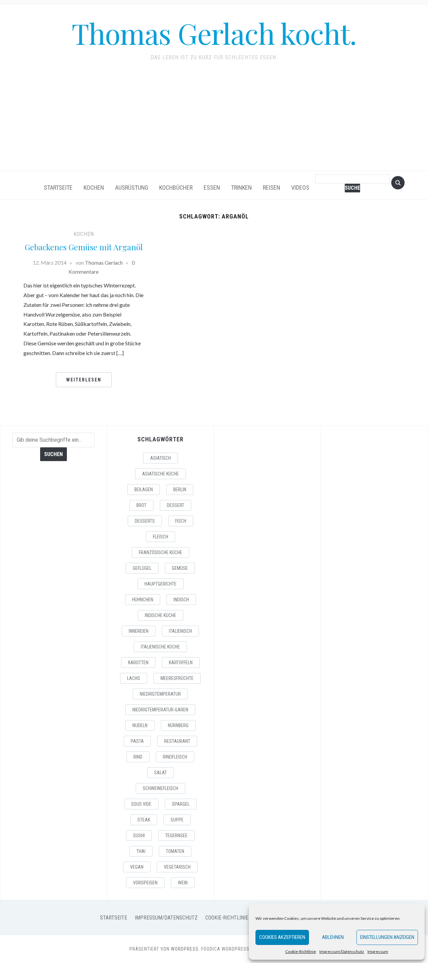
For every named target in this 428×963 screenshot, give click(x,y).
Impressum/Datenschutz (341, 951)
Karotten (138, 662)
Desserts (145, 521)
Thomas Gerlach (104, 262)
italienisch (180, 631)
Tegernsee (176, 835)
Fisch (180, 521)
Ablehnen (333, 937)
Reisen (271, 187)
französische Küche (160, 552)
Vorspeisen (145, 882)
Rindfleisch (175, 757)
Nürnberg (178, 725)
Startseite (58, 187)
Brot (141, 505)
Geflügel (142, 568)
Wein (183, 882)
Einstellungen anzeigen (387, 937)
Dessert (175, 505)
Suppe (177, 819)
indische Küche (160, 615)
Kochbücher (176, 187)
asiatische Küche (160, 473)
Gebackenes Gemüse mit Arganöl (84, 247)
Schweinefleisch (160, 788)
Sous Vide (141, 804)
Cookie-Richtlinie (300, 951)
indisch (181, 599)
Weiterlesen (83, 379)
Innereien (138, 631)
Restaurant (177, 741)
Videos (300, 187)
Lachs (133, 678)
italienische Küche (160, 646)
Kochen (94, 187)
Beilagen (143, 489)
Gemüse (180, 568)
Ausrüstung (131, 187)
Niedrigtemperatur (160, 694)
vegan (136, 867)
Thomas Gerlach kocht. (214, 33)
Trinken (241, 187)
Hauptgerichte (160, 584)
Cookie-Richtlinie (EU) (231, 917)
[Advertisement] (214, 120)
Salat (160, 772)
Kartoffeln (181, 662)
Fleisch (160, 536)
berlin (179, 489)
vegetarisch (177, 867)
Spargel (181, 804)
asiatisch (160, 458)
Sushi (139, 835)
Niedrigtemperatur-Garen (160, 709)
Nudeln (139, 725)
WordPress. (185, 949)
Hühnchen (142, 599)
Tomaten (175, 851)
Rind (137, 757)
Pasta (137, 741)
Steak (143, 819)
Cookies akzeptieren (282, 937)
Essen (212, 187)
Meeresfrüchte (177, 678)
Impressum (377, 951)
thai (140, 851)
